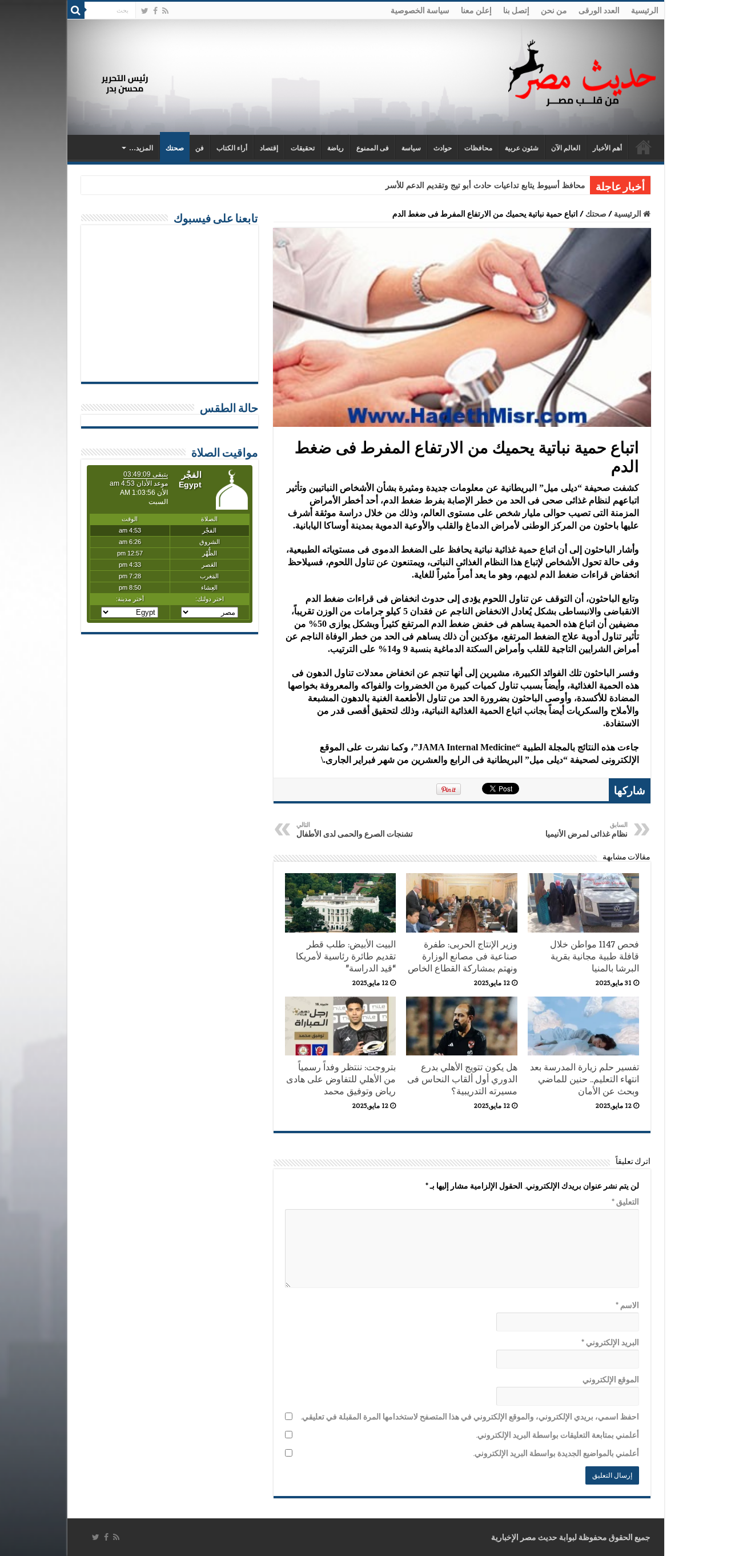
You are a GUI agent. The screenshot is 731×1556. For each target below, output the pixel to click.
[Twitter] (145, 11)
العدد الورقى (599, 10)
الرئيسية (644, 10)
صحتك (175, 148)
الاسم (627, 1305)
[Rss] (165, 11)
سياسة (411, 148)
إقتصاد (269, 148)
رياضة (335, 148)
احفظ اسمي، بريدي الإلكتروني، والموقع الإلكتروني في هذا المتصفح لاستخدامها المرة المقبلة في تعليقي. (469, 1416)
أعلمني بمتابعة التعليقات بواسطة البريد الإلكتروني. (557, 1435)
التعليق (625, 1202)
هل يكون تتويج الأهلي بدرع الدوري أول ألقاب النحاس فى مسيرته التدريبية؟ (462, 1079)
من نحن (554, 10)
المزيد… (141, 148)
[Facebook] (155, 11)
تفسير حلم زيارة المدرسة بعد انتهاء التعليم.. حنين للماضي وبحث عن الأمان (584, 1079)
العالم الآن (565, 148)
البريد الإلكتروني (610, 1342)
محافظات (478, 148)
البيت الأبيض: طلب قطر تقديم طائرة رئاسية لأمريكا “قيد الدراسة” (346, 956)
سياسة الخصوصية (420, 10)
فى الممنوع (372, 148)
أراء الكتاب (231, 148)
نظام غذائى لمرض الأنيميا (586, 830)
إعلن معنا (476, 10)
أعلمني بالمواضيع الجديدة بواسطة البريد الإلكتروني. (556, 1453)
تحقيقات (303, 148)
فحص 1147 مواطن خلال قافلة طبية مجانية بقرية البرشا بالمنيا (594, 956)
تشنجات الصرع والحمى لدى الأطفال (354, 830)
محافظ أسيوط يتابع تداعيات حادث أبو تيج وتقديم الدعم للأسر (485, 185)
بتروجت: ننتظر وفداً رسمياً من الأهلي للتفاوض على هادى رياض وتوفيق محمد (341, 1079)
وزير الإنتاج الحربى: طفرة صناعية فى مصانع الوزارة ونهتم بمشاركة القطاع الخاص (462, 956)
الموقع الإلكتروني (611, 1379)
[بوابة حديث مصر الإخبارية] (582, 71)
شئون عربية (522, 148)
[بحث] (76, 10)
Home (643, 147)
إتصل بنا (516, 10)
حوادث (442, 148)
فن (199, 148)
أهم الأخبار (607, 148)
